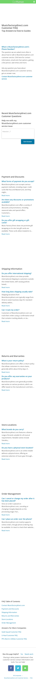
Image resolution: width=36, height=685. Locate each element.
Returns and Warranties (10, 616)
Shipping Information (9, 612)
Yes (22, 654)
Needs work (29, 654)
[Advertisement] (18, 95)
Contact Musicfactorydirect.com (13, 605)
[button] (34, 1)
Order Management (9, 623)
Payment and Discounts (10, 609)
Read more (6, 195)
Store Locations (7, 619)
